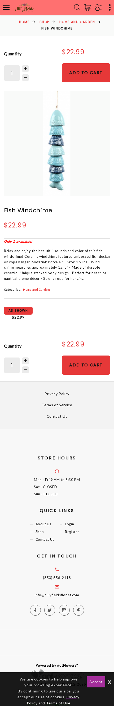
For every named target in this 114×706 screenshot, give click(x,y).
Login (69, 524)
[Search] (77, 7)
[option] (57, 143)
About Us (43, 524)
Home (24, 22)
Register (72, 532)
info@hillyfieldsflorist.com (57, 595)
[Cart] (88, 7)
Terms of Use (58, 703)
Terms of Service (57, 405)
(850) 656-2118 (57, 578)
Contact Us (57, 416)
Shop (44, 22)
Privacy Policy (57, 393)
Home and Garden (77, 22)
